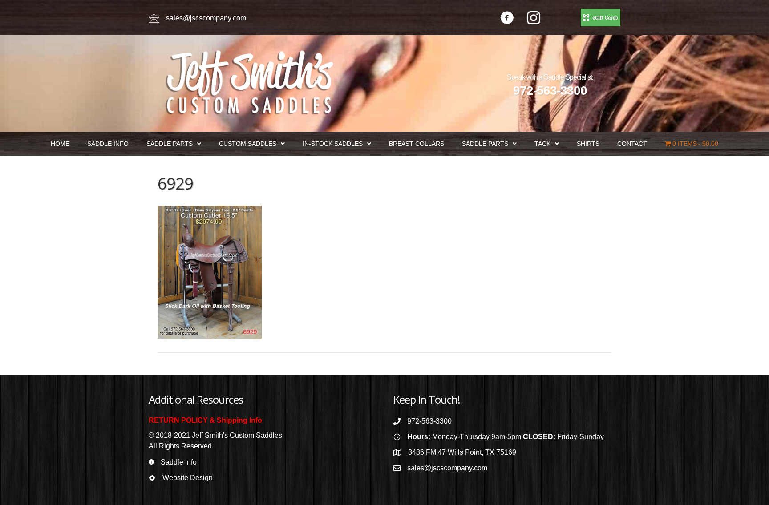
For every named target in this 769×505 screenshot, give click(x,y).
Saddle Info (179, 462)
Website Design (187, 477)
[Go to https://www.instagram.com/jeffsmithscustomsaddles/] (533, 19)
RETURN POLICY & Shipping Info (205, 420)
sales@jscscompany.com (206, 18)
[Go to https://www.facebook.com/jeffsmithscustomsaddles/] (507, 19)
